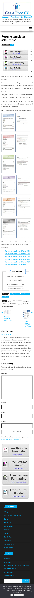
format (3, 303)
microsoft (13, 303)
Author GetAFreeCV (7, 334)
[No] (32, 591)
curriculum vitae (17, 301)
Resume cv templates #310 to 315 (7, 318)
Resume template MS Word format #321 (17, 265)
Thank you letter (9, 544)
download (26, 301)
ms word (25, 303)
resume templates (6, 307)
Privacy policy (8, 572)
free (8, 304)
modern (19, 304)
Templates (5, 296)
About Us (7, 559)
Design (6, 519)
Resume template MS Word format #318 (17, 256)
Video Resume (8, 548)
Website (3, 421)
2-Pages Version (14, 293)
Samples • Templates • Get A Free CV (17, 17)
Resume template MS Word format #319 (17, 259)
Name (3, 403)
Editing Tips (7, 523)
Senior (6, 533)
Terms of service (9, 576)
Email (3, 412)
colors (9, 301)
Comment (4, 373)
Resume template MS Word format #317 (17, 254)
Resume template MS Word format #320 (17, 262)
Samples (6, 530)
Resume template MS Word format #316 (17, 251)
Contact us (7, 562)
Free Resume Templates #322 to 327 (28, 324)
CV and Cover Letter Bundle (12, 515)
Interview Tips (8, 526)
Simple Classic (25, 293)
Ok (12, 595)
